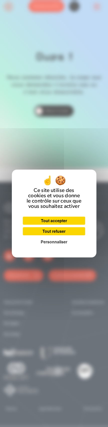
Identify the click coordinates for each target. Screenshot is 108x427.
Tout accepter (54, 220)
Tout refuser (54, 231)
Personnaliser (54, 242)
